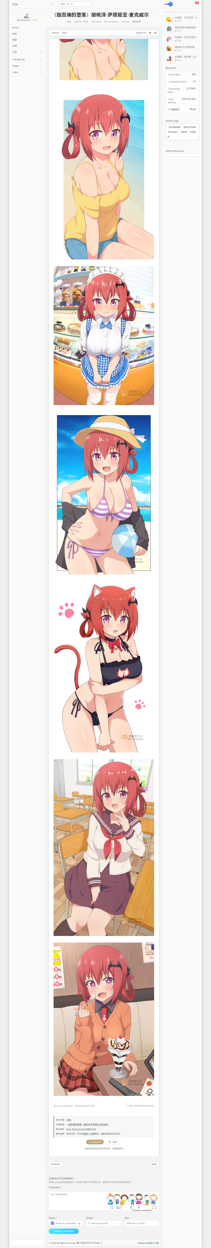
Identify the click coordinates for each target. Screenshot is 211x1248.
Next (154, 1164)
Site (126, 1218)
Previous (55, 1164)
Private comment (142, 1210)
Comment (55, 1187)
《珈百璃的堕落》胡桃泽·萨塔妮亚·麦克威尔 (87, 1124)
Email (90, 1218)
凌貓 (69, 21)
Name (53, 1218)
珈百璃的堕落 (175, 127)
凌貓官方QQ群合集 (185, 47)
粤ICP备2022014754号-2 (89, 1243)
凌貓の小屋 (89, 1134)
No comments (111, 21)
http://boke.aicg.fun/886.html (81, 1129)
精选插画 (136, 21)
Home (55, 32)
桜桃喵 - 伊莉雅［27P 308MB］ (191, 56)
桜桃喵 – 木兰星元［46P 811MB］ (192, 17)
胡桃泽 (184, 132)
